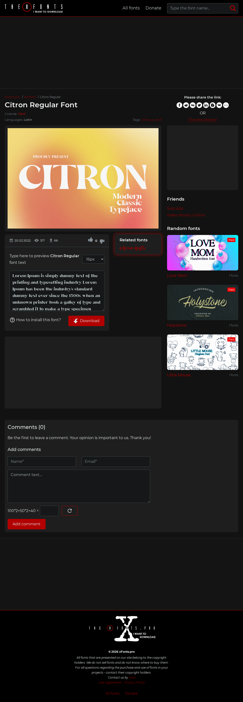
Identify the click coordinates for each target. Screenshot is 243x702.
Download (89, 321)
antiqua (147, 120)
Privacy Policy (135, 682)
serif (158, 120)
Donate (153, 8)
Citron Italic (133, 248)
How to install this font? (38, 320)
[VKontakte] (219, 105)
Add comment (27, 524)
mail (132, 677)
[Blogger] (212, 105)
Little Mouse (179, 375)
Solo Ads (175, 208)
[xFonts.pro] (34, 8)
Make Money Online (186, 215)
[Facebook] (179, 105)
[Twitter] (199, 105)
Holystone (177, 325)
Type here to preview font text (44, 259)
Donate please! (202, 119)
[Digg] (193, 105)
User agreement (110, 682)
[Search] (233, 8)
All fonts (131, 8)
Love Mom (177, 275)
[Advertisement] (121, 52)
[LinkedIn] (206, 105)
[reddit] (186, 105)
